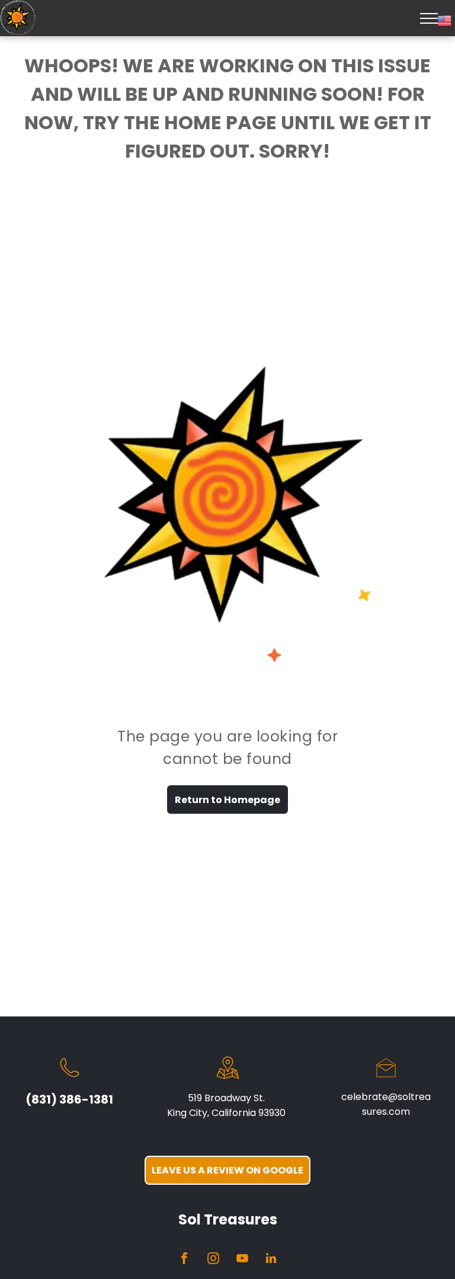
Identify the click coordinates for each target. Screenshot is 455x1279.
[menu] (429, 18)
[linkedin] (271, 1259)
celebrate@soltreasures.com (386, 1104)
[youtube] (242, 1259)
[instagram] (213, 1259)
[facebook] (184, 1259)
